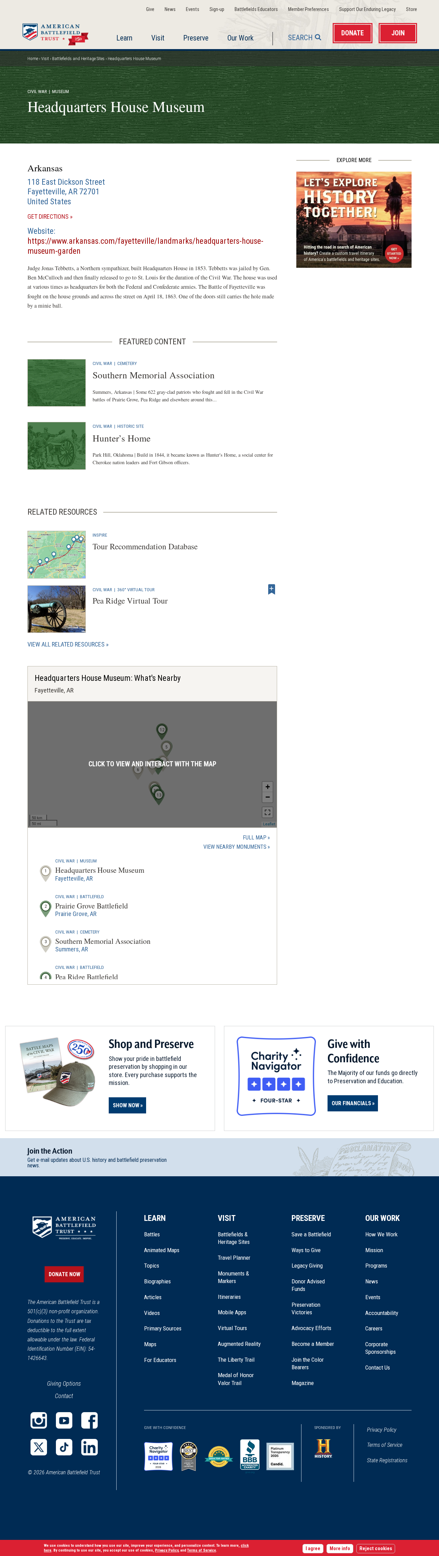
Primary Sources (162, 1328)
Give (150, 9)
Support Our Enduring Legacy (367, 9)
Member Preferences (308, 9)
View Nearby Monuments (236, 847)
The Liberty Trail (241, 1359)
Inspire (100, 535)
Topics (151, 1265)
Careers (373, 1328)
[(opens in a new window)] (39, 1420)
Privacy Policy (381, 1430)
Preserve (196, 38)
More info (340, 1549)
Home (57, 32)
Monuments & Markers (233, 1277)
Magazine (303, 1383)
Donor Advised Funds (308, 1285)
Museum (88, 860)
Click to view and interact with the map (152, 764)
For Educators (160, 1360)
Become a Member (313, 1343)
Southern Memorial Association (154, 374)
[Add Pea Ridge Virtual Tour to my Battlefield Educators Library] (271, 589)
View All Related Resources (66, 644)
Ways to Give (306, 1250)
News (170, 9)
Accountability (381, 1312)
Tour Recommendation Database (145, 546)
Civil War (37, 91)
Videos (152, 1312)
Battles (152, 1234)
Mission (374, 1250)
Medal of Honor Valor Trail (239, 1379)
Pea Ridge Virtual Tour (130, 600)
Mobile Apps (232, 1312)
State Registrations (387, 1460)
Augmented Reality (239, 1343)
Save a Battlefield (311, 1234)
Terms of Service (384, 1445)
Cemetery (127, 363)
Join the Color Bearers (308, 1363)
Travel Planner (234, 1257)
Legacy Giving (315, 1265)
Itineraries (229, 1296)
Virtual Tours (232, 1328)
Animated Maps (161, 1250)
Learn (124, 38)
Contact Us (377, 1367)
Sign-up (217, 9)
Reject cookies (375, 1549)
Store (411, 9)
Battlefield (92, 896)
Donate (352, 33)
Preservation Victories (306, 1308)
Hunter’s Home (122, 438)
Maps (150, 1344)
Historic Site (130, 426)
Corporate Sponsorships (380, 1348)
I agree (313, 1549)
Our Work (240, 38)
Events (192, 9)
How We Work (381, 1234)
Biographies (157, 1281)
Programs (376, 1265)
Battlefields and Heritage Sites (78, 58)
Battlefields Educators (256, 9)
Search (300, 37)
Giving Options (64, 1383)
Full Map (254, 837)
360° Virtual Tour (136, 589)
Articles (153, 1297)
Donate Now (64, 1274)
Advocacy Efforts (311, 1328)
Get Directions (59, 217)
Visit (157, 38)
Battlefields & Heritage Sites (234, 1238)
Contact (64, 1395)
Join (398, 33)
